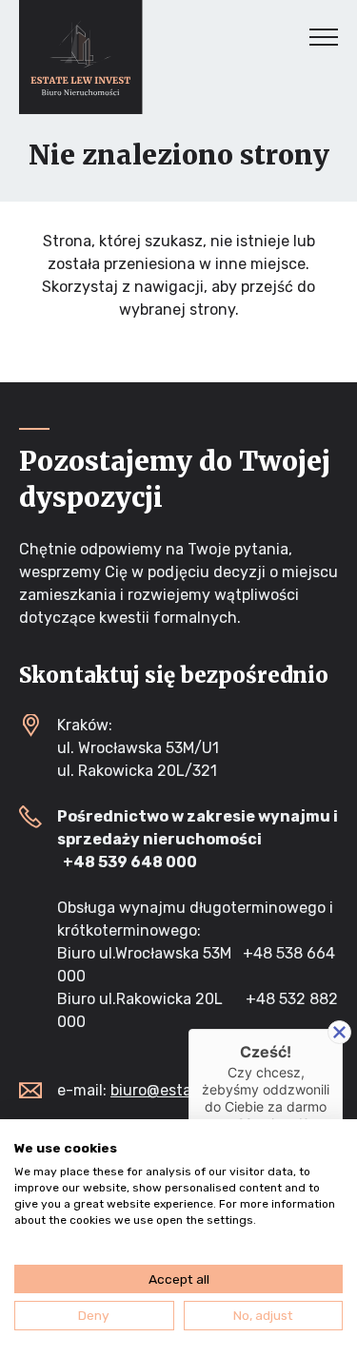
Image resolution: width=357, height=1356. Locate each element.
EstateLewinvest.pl (81, 57)
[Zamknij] (339, 1032)
